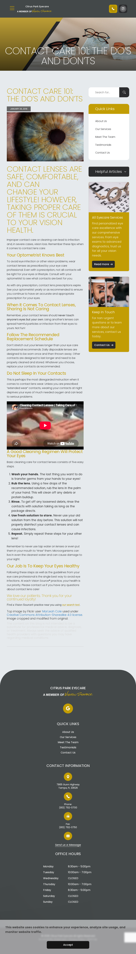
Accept (68, 945)
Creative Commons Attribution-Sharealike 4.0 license (44, 615)
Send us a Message (68, 845)
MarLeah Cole (52, 611)
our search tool (71, 605)
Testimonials (103, 145)
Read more (101, 264)
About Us (101, 121)
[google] (68, 708)
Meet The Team (105, 137)
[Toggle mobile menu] (12, 8)
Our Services (103, 129)
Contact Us (102, 153)
